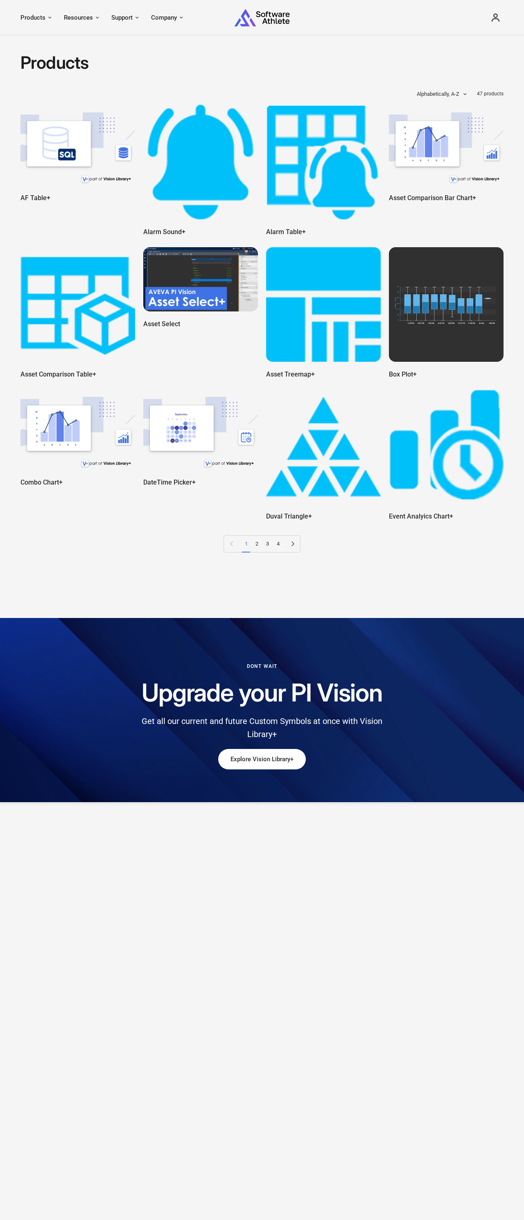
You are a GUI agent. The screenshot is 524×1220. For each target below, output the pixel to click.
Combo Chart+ (41, 482)
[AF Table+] (77, 145)
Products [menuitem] (32, 17)
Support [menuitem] (122, 17)
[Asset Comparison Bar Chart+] (446, 145)
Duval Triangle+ (289, 516)
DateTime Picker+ (169, 482)
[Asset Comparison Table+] (77, 304)
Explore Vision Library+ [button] (262, 759)
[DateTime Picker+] (200, 429)
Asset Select (161, 324)
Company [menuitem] (164, 17)
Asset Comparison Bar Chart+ (432, 198)
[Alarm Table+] (323, 162)
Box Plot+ (403, 374)
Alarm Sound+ (164, 232)
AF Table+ (35, 198)
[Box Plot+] (446, 304)
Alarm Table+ (286, 232)
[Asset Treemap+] (323, 304)
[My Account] (496, 17)
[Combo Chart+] (77, 429)
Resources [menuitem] (78, 17)
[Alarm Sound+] (200, 162)
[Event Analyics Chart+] (446, 446)
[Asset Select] (200, 279)
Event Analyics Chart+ (421, 516)
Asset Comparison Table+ (58, 374)
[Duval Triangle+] (323, 446)
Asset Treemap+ (290, 374)
